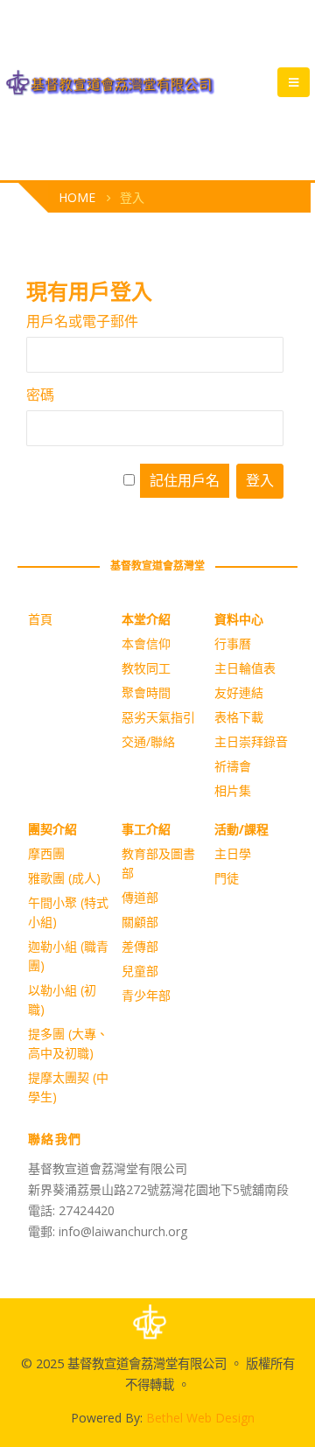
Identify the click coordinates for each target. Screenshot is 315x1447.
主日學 (232, 853)
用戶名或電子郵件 (82, 321)
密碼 (40, 395)
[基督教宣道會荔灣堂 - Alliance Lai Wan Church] (110, 83)
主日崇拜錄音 (251, 741)
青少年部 (146, 995)
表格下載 (238, 717)
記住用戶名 (185, 480)
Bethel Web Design (200, 1417)
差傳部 (140, 946)
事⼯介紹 (146, 829)
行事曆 (232, 643)
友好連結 (238, 692)
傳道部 (140, 897)
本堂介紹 (146, 619)
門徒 (226, 878)
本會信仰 (146, 643)
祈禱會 (232, 766)
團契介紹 (52, 829)
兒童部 (140, 970)
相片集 (232, 790)
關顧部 (140, 921)
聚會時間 (146, 692)
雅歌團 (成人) (64, 878)
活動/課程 (241, 829)
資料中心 (238, 619)
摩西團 (46, 853)
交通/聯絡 (148, 741)
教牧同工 (146, 668)
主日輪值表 (245, 668)
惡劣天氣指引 (158, 717)
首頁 (40, 619)
